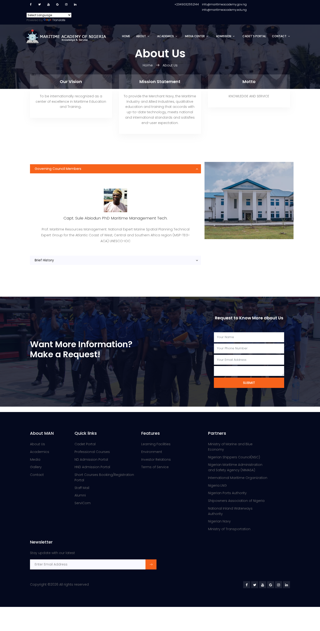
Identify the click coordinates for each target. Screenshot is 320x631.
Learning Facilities (156, 444)
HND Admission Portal (92, 467)
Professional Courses (92, 451)
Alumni (80, 495)
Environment (151, 451)
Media (35, 459)
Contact (279, 36)
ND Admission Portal (91, 459)
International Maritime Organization (237, 477)
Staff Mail (81, 487)
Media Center (195, 36)
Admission (223, 36)
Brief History (44, 260)
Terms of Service (155, 467)
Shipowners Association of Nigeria (236, 500)
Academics (165, 36)
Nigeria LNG (217, 485)
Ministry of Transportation (229, 529)
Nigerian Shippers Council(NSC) (234, 457)
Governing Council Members (58, 168)
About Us (170, 65)
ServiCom (82, 503)
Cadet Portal (85, 444)
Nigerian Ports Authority (227, 493)
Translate (58, 20)
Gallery (36, 467)
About (141, 36)
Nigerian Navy (219, 521)
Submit (249, 382)
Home (126, 36)
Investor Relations (156, 459)
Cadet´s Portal (254, 36)
